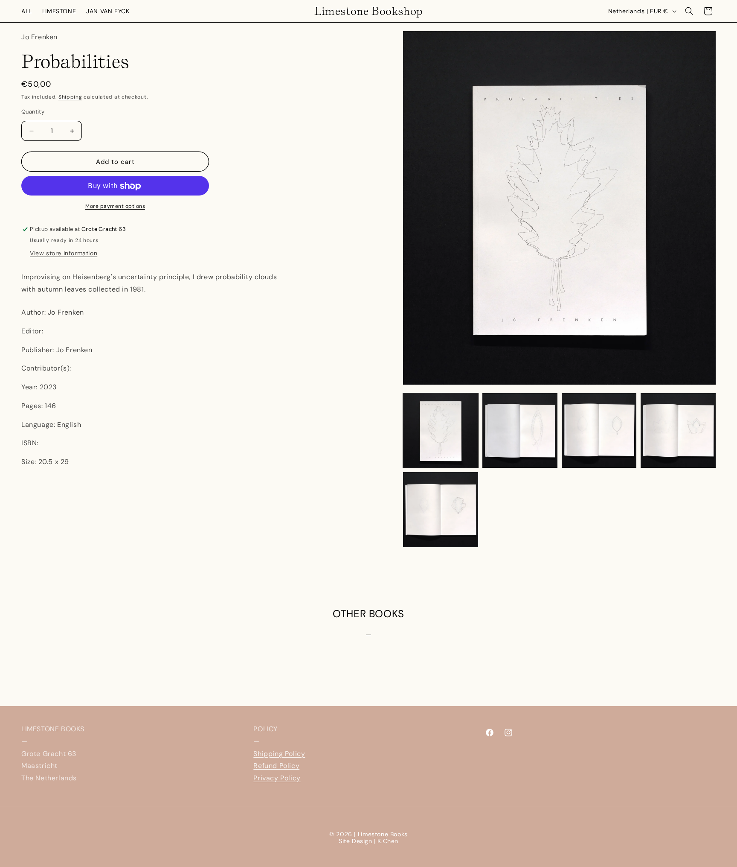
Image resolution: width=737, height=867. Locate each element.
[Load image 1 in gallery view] (440, 430)
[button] (689, 11)
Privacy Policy (276, 778)
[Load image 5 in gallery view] (440, 509)
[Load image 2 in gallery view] (519, 430)
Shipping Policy (279, 753)
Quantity (32, 111)
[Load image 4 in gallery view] (678, 430)
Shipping (70, 96)
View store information (63, 253)
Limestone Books (383, 834)
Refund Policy (276, 765)
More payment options (115, 206)
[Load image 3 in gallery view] (599, 430)
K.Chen (387, 841)
